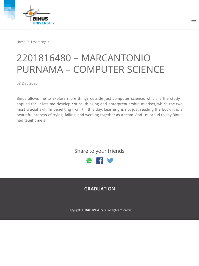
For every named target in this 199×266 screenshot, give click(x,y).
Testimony (38, 41)
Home (21, 41)
